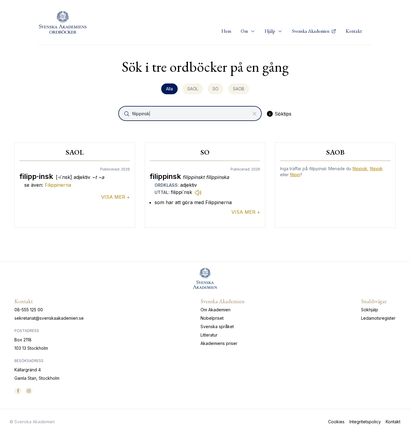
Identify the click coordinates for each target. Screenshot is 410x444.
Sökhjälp (369, 309)
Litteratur (209, 334)
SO (216, 88)
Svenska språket (217, 326)
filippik (376, 168)
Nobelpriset (212, 318)
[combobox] (190, 113)
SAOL (192, 88)
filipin (295, 174)
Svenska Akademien (311, 31)
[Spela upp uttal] (198, 192)
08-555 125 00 (28, 309)
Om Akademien (215, 309)
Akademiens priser (218, 343)
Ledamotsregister (378, 318)
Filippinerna (58, 185)
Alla (169, 88)
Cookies (336, 421)
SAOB (238, 88)
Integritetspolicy (365, 421)
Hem (226, 31)
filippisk (359, 168)
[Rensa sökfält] (255, 114)
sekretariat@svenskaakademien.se (49, 318)
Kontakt (354, 31)
